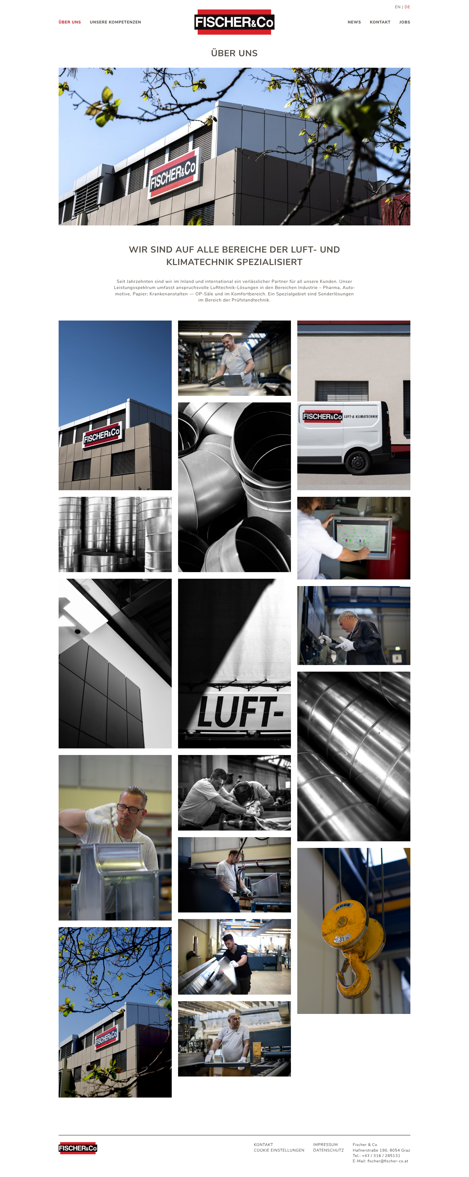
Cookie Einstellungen (279, 1150)
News (354, 22)
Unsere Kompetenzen (115, 22)
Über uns (70, 22)
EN (398, 7)
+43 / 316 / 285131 (381, 1155)
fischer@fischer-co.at (388, 1161)
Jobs (404, 22)
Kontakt (380, 22)
